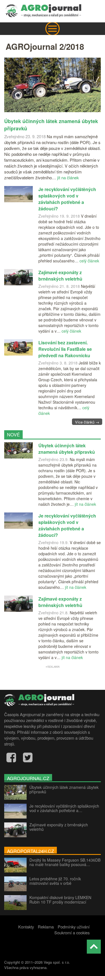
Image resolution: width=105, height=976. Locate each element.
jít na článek (68, 177)
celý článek (89, 261)
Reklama (46, 927)
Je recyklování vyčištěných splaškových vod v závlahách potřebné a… (64, 808)
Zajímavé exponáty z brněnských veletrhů (58, 827)
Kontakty (26, 927)
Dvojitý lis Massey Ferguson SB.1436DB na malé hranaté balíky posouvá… (65, 862)
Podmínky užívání (74, 927)
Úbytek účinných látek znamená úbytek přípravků (64, 789)
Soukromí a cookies (72, 932)
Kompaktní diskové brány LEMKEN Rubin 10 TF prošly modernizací (60, 900)
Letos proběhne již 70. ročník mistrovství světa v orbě (55, 881)
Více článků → (87, 422)
